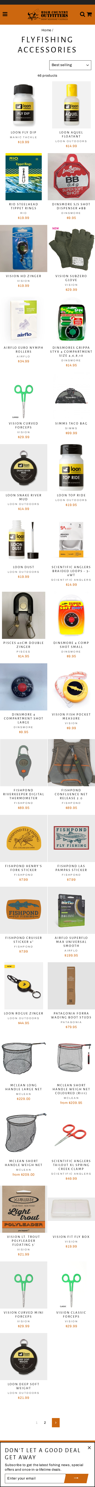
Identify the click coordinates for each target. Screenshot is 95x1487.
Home (46, 30)
